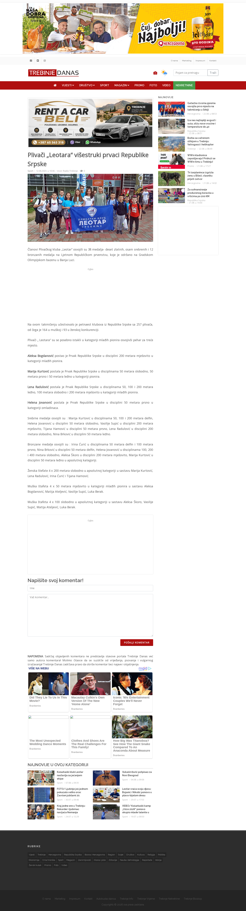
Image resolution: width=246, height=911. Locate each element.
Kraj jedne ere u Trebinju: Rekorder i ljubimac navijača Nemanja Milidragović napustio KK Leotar (71, 812)
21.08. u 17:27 (204, 165)
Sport (104, 85)
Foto (153, 85)
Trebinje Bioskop (193, 898)
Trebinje (191, 148)
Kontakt (212, 60)
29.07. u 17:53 (137, 799)
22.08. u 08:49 (205, 148)
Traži (213, 73)
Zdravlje (113, 860)
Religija (151, 854)
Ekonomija (34, 860)
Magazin (121, 85)
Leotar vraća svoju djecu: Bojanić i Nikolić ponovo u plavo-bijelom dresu (137, 792)
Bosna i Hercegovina (95, 854)
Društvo (86, 85)
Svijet (120, 854)
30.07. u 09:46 (72, 799)
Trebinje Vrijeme (146, 898)
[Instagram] (44, 60)
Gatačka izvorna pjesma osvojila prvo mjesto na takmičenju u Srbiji (201, 106)
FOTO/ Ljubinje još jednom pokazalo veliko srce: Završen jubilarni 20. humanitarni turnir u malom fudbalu (72, 795)
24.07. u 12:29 (72, 816)
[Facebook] (31, 60)
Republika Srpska (196, 130)
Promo (139, 85)
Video (166, 85)
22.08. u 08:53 (210, 113)
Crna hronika (48, 860)
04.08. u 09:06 (137, 779)
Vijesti (67, 85)
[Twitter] (37, 60)
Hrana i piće (100, 860)
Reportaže (147, 860)
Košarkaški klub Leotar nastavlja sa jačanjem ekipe (70, 775)
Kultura (141, 854)
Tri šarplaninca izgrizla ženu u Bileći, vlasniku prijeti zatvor (200, 175)
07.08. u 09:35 (72, 782)
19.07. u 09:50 (137, 816)
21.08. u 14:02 (210, 183)
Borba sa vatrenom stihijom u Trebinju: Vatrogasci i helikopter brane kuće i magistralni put (201, 144)
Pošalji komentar (136, 642)
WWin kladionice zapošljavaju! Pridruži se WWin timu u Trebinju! (201, 158)
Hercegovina (193, 113)
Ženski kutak (35, 865)
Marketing (186, 60)
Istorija (158, 860)
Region (111, 854)
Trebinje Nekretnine (169, 898)
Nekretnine (184, 85)
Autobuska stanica (106, 898)
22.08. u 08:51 (195, 133)
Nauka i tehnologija (129, 860)
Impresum (200, 60)
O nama (174, 60)
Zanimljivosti (84, 860)
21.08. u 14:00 (195, 202)
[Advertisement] (90, 295)
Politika (161, 854)
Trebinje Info (126, 898)
